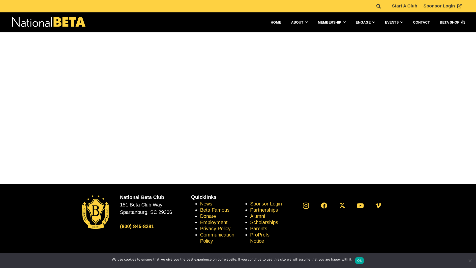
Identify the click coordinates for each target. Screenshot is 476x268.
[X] (342, 205)
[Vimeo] (378, 205)
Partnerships (264, 210)
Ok (359, 261)
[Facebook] (324, 205)
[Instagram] (306, 205)
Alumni (257, 216)
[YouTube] (360, 205)
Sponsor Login (266, 203)
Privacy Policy (215, 228)
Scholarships (264, 222)
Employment (214, 222)
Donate (208, 216)
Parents (258, 228)
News (206, 203)
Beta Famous (215, 210)
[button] (379, 6)
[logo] (48, 22)
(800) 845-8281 (137, 226)
